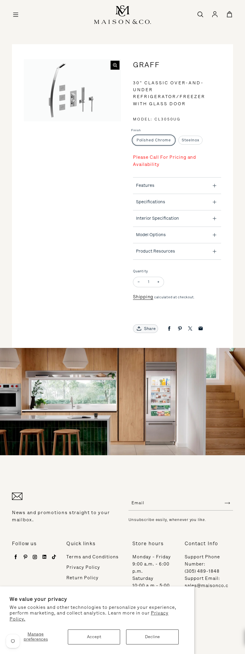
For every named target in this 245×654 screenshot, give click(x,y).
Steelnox (190, 140)
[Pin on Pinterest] (179, 328)
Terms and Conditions (92, 557)
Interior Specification (157, 218)
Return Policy (82, 577)
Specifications (150, 201)
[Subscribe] (227, 503)
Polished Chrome (154, 140)
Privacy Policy (83, 567)
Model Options (151, 234)
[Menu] (15, 14)
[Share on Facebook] (169, 328)
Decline (152, 636)
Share (150, 328)
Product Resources (155, 251)
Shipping (143, 297)
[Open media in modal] (115, 65)
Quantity (140, 271)
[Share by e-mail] (200, 328)
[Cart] (229, 14)
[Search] (200, 14)
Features (145, 185)
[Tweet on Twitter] (190, 328)
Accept (94, 636)
